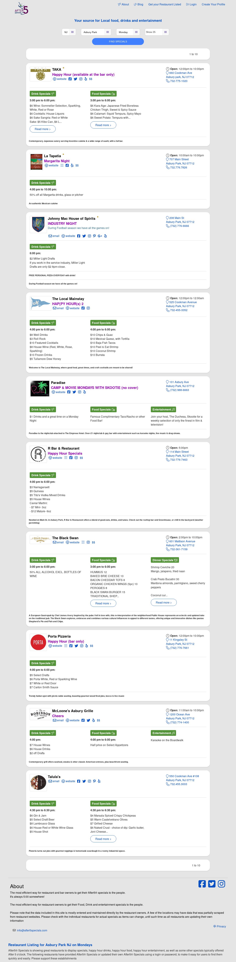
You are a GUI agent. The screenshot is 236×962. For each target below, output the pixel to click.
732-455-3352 (178, 310)
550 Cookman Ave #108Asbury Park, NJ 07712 (182, 778)
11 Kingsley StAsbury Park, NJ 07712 (180, 642)
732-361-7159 (178, 549)
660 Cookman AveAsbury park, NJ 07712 (180, 75)
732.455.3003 (178, 784)
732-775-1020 (178, 81)
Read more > (43, 129)
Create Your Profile (213, 4)
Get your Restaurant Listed (164, 4)
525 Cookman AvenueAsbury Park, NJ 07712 (181, 304)
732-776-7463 (178, 460)
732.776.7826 (178, 167)
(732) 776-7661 (179, 648)
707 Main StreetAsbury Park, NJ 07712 (180, 161)
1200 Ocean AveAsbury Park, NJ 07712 (180, 716)
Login (193, 4)
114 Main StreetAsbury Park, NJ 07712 (180, 454)
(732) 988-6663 (179, 390)
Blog (140, 4)
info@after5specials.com (32, 930)
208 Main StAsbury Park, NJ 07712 (180, 220)
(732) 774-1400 (179, 722)
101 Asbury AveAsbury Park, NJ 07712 (180, 384)
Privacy (221, 926)
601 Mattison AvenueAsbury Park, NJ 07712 (180, 543)
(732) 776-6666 (179, 226)
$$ (90, 79)
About (125, 4)
